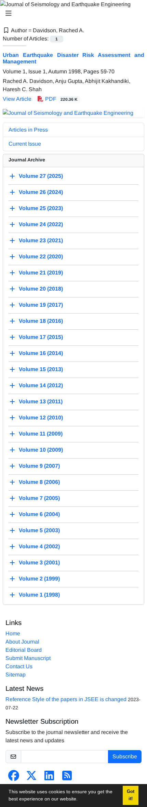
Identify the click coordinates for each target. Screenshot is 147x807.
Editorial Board (23, 650)
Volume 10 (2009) (41, 450)
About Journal (22, 642)
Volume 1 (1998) (39, 595)
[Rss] (67, 778)
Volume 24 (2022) (41, 224)
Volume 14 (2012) (41, 385)
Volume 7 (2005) (39, 498)
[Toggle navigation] (71, 13)
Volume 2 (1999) (39, 579)
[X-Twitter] (31, 778)
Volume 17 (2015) (41, 337)
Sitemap (15, 674)
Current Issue (25, 144)
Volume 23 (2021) (41, 240)
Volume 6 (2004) (39, 514)
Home (12, 633)
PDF (61, 99)
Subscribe (124, 756)
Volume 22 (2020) (41, 256)
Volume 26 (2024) (41, 192)
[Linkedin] (49, 778)
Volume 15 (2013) (41, 369)
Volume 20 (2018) (41, 289)
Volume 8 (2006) (39, 482)
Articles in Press (28, 130)
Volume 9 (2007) (39, 466)
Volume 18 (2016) (41, 321)
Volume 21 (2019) (41, 273)
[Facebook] (13, 778)
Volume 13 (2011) (41, 401)
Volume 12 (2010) (41, 417)
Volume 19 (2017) (41, 305)
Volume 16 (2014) (41, 353)
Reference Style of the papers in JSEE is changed (65, 699)
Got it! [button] (130, 795)
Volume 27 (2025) (41, 176)
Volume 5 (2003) (39, 530)
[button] (80, 800)
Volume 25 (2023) (41, 208)
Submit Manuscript (28, 658)
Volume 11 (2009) (41, 434)
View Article (17, 99)
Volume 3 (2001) (39, 562)
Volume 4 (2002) (39, 546)
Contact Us (18, 666)
